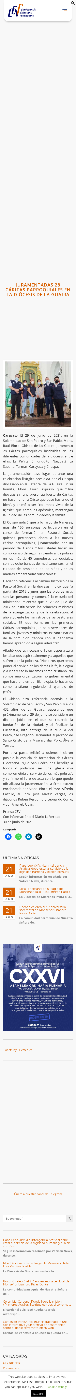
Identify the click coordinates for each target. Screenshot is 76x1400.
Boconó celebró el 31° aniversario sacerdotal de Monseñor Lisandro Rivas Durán (42, 910)
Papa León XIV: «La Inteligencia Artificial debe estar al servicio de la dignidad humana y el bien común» (44, 869)
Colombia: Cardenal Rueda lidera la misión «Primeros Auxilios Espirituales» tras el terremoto (37, 1303)
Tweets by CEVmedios (17, 1050)
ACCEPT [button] (38, 1393)
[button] (73, 4)
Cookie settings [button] (57, 1386)
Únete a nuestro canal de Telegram (38, 1194)
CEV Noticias (11, 1363)
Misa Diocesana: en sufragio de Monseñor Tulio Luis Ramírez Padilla (44, 890)
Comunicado (11, 1368)
